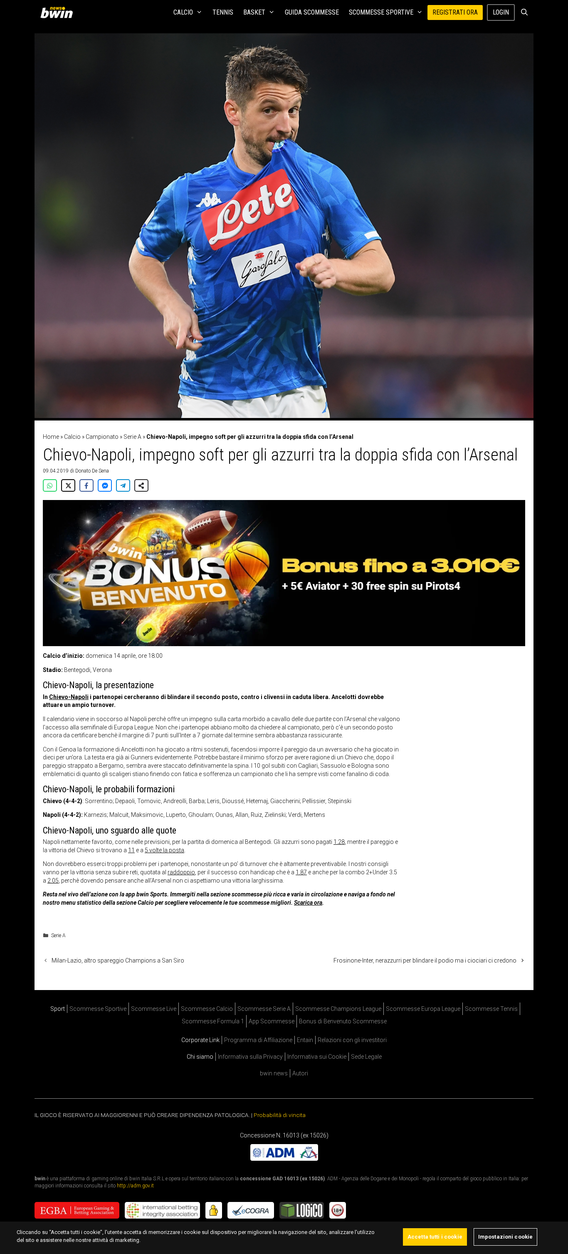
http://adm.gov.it (135, 1186)
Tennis (222, 12)
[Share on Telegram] (123, 485)
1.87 (301, 872)
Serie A (132, 436)
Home (51, 436)
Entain (305, 1040)
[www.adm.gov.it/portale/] (284, 1158)
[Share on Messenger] (105, 485)
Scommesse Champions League (338, 1008)
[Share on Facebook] (86, 485)
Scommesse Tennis (491, 1008)
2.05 (53, 880)
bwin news (274, 1073)
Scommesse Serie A (264, 1008)
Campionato (102, 436)
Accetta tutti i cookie (434, 1237)
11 (131, 850)
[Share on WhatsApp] (50, 485)
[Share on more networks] (141, 485)
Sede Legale (366, 1056)
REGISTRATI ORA (455, 12)
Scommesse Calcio (207, 1008)
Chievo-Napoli (69, 697)
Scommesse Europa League (423, 1008)
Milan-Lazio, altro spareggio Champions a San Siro (118, 960)
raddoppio (181, 872)
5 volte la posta (164, 850)
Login (501, 12)
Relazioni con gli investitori (352, 1040)
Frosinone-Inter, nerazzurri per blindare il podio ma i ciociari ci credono (424, 960)
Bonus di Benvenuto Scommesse (343, 1021)
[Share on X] (68, 485)
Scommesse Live (153, 1008)
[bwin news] (59, 12)
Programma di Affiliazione (258, 1040)
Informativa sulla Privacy (250, 1056)
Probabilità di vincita (280, 1115)
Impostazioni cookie (505, 1237)
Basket (254, 12)
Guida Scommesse (312, 12)
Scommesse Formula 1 (213, 1021)
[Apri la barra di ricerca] (524, 12)
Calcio (183, 12)
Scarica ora (308, 902)
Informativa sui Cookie (316, 1056)
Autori (300, 1073)
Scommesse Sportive (381, 12)
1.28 (339, 841)
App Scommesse (271, 1021)
